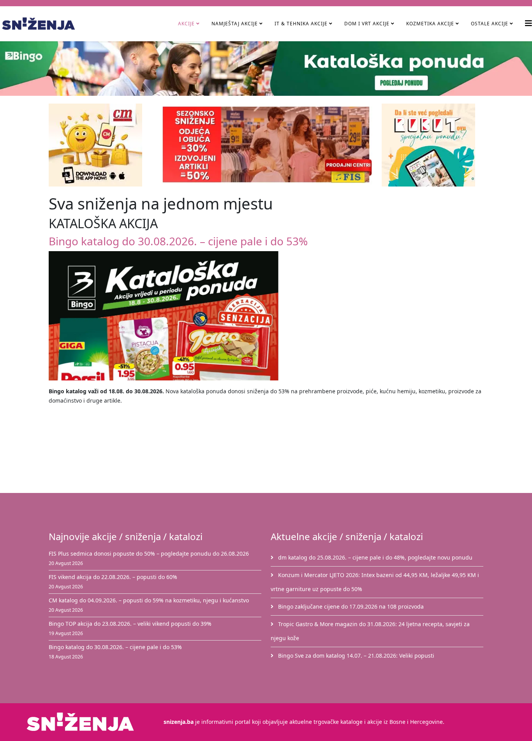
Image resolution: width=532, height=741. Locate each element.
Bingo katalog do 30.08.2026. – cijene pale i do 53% (178, 241)
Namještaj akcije (234, 23)
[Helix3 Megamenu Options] (528, 23)
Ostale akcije (489, 23)
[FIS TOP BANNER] (266, 144)
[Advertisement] (271, 451)
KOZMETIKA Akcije (430, 23)
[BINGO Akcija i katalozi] (266, 68)
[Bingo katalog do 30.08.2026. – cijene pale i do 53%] (266, 315)
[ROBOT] (432, 145)
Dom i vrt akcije (366, 23)
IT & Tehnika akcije (301, 23)
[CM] (99, 145)
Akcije (186, 23)
